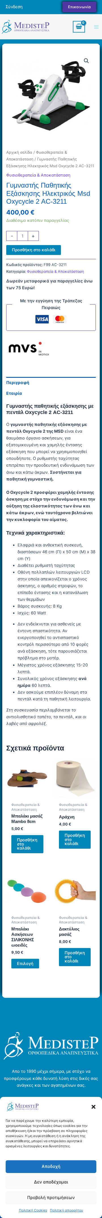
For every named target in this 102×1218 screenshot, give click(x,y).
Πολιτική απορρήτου (66, 1210)
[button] (93, 1107)
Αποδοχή (51, 1166)
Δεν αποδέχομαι (51, 1182)
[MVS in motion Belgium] (27, 350)
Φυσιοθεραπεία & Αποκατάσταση (38, 175)
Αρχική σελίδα (19, 152)
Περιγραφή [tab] (17, 382)
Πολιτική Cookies (33, 1210)
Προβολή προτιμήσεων (51, 1197)
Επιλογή (25, 963)
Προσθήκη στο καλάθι (33, 249)
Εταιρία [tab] (14, 393)
